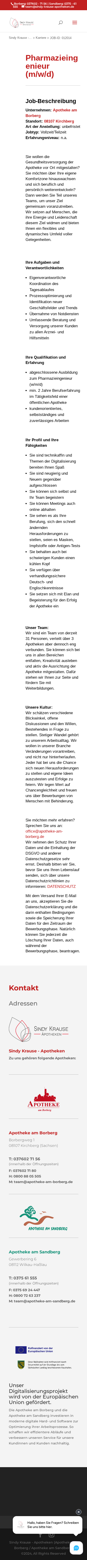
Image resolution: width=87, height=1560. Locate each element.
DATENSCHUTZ (61, 886)
